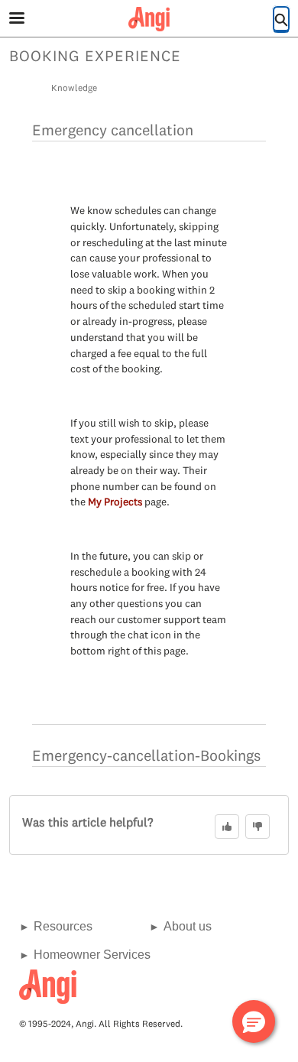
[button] (253, 1021)
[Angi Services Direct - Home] (149, 19)
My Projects (115, 501)
